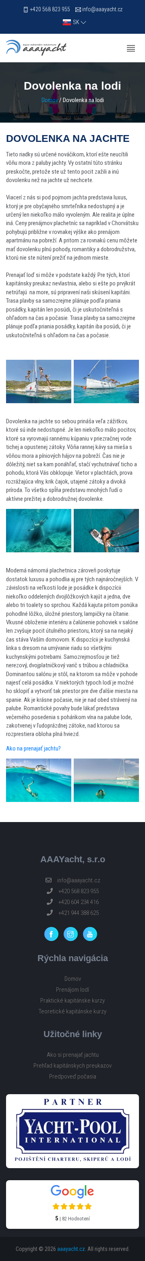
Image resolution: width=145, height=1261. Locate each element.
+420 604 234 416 (78, 902)
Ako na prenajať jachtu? (33, 748)
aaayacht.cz (71, 1249)
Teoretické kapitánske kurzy (72, 1011)
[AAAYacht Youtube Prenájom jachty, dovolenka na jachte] (92, 934)
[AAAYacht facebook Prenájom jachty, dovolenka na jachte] (53, 934)
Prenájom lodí (72, 989)
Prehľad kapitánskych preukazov (72, 1065)
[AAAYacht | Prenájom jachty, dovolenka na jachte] (36, 48)
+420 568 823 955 (50, 9)
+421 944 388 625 (78, 913)
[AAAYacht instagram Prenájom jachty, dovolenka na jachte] (73, 934)
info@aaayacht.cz (102, 9)
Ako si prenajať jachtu (73, 1054)
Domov (49, 100)
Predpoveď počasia (72, 1076)
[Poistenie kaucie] (72, 1131)
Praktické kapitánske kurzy (72, 1000)
